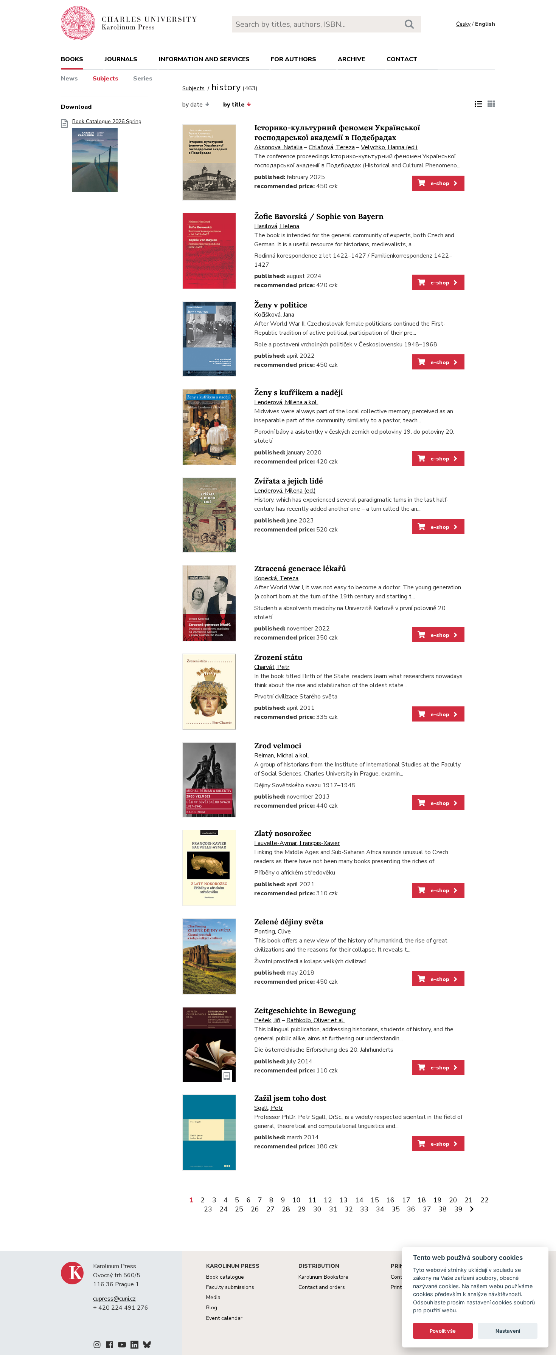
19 (437, 1200)
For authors (293, 59)
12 (328, 1200)
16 (390, 1200)
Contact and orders (321, 1287)
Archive (351, 59)
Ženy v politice (280, 305)
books (72, 59)
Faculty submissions (230, 1287)
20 (453, 1200)
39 (458, 1209)
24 (223, 1209)
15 (375, 1200)
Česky (463, 24)
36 (411, 1209)
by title (234, 104)
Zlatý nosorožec (282, 833)
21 (468, 1200)
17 (406, 1200)
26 (255, 1209)
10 (296, 1200)
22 (484, 1200)
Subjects (105, 78)
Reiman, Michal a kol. (281, 755)
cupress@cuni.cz (114, 1299)
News (69, 78)
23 (208, 1209)
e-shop (439, 183)
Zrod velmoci (277, 746)
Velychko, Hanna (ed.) (389, 147)
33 (364, 1209)
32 (349, 1209)
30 (317, 1209)
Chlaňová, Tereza (332, 147)
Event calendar (224, 1318)
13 (343, 1200)
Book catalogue (225, 1277)
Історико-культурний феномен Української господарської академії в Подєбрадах (337, 132)
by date (192, 104)
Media (213, 1297)
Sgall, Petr (268, 1108)
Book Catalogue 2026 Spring (106, 121)
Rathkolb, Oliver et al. (315, 1020)
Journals (121, 59)
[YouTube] (122, 1346)
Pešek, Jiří (267, 1020)
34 (380, 1209)
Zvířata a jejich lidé (288, 481)
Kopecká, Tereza (276, 578)
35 (395, 1209)
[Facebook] (109, 1346)
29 (302, 1209)
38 (442, 1209)
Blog (211, 1307)
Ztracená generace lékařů (300, 568)
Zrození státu (278, 657)
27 (270, 1209)
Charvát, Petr (271, 667)
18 (422, 1200)
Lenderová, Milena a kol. (286, 402)
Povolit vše (443, 1331)
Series (142, 78)
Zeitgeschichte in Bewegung (305, 1010)
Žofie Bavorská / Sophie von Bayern (318, 216)
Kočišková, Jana (274, 315)
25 (239, 1209)
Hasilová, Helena (276, 226)
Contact (402, 59)
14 (359, 1200)
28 (286, 1209)
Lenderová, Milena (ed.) (285, 491)
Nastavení (507, 1331)
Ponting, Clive (272, 931)
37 (427, 1209)
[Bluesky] (147, 1346)
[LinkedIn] (134, 1346)
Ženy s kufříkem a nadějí (298, 392)
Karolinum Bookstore (323, 1277)
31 (333, 1209)
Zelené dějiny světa (288, 922)
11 (312, 1200)
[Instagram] (97, 1346)
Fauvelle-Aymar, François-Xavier (297, 843)
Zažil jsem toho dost (290, 1098)
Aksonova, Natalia (278, 147)
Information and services (204, 59)
